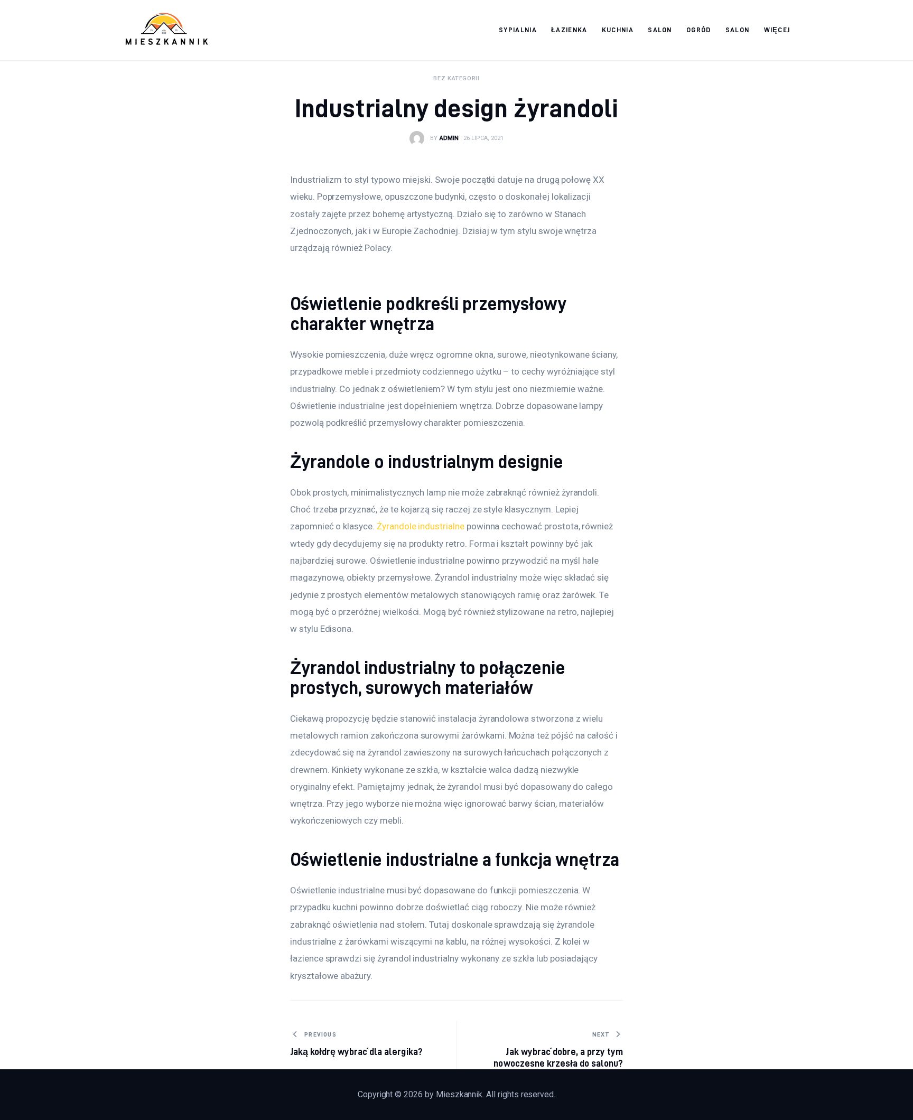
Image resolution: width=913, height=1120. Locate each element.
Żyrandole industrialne (420, 526)
